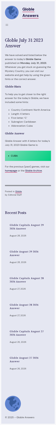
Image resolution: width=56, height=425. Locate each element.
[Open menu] (7, 25)
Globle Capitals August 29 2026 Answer (27, 226)
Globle (18, 191)
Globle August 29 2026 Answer (24, 253)
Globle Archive (33, 170)
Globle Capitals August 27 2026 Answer (27, 333)
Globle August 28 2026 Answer (24, 306)
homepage (11, 170)
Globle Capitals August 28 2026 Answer (27, 279)
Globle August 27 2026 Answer (24, 359)
